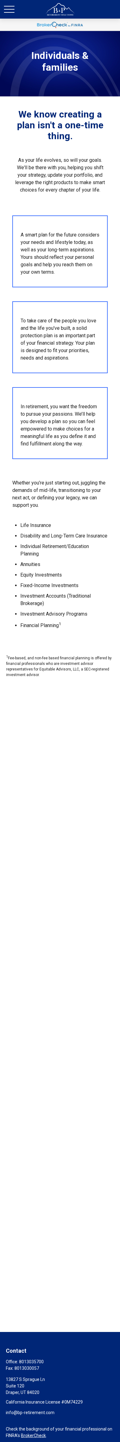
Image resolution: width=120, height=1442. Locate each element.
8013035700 (31, 1361)
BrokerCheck (33, 1435)
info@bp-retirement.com (30, 1412)
